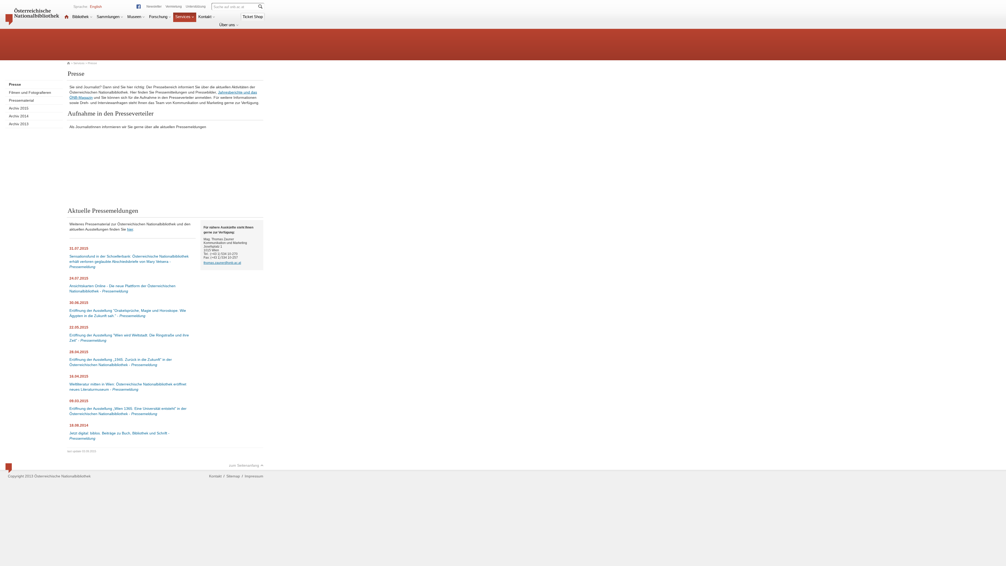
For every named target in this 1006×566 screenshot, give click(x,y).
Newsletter (154, 6)
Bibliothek (80, 16)
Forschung (158, 16)
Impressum (254, 476)
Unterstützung (196, 6)
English (96, 6)
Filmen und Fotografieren (30, 92)
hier (130, 229)
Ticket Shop (253, 16)
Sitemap (233, 476)
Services (182, 16)
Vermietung (174, 6)
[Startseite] (66, 17)
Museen (134, 16)
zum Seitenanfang (244, 465)
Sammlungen (108, 16)
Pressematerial (21, 100)
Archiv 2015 (19, 108)
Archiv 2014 (19, 116)
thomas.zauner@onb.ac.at (222, 263)
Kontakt (204, 16)
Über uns (227, 25)
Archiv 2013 (19, 124)
